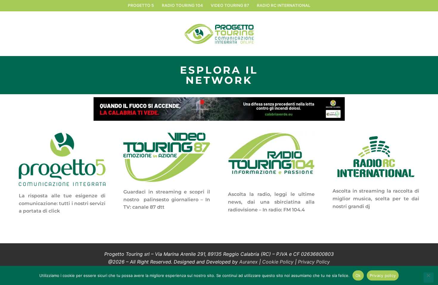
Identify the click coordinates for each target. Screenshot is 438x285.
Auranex (248, 262)
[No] (428, 277)
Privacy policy (383, 275)
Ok (358, 275)
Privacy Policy (314, 262)
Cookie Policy (277, 262)
